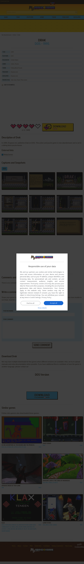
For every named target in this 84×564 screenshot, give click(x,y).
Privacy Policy (46, 297)
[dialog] (42, 282)
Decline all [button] (30, 303)
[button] (42, 308)
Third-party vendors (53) (39, 284)
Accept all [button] (53, 303)
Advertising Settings (34, 295)
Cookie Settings (35, 297)
